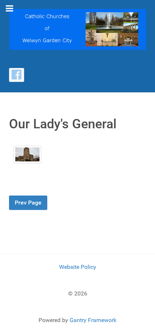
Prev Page (28, 202)
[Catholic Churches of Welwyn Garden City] (77, 29)
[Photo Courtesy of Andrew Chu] (27, 154)
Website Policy (77, 266)
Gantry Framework (93, 320)
